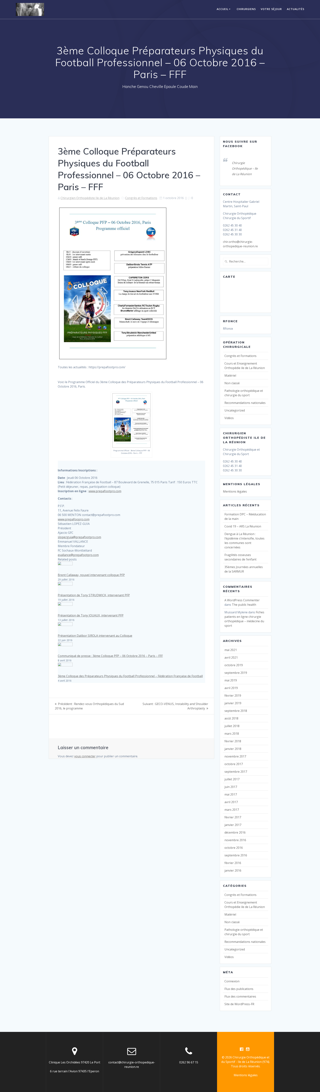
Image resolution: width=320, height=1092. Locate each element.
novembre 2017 (235, 756)
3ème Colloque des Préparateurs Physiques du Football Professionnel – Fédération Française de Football (130, 676)
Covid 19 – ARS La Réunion (242, 526)
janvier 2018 (232, 749)
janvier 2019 (232, 703)
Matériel (230, 375)
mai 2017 (230, 794)
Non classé (232, 383)
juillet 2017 (231, 779)
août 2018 (231, 718)
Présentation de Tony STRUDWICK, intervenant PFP (94, 595)
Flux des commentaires (240, 996)
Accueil (222, 9)
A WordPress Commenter (242, 600)
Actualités (295, 9)
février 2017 (232, 817)
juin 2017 (230, 787)
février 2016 (232, 863)
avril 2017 (231, 802)
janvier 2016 (232, 870)
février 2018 (232, 741)
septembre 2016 (235, 855)
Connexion (231, 981)
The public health (244, 605)
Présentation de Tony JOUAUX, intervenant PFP (91, 615)
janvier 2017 (232, 825)
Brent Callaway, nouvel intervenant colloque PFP (91, 575)
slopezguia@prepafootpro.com (79, 537)
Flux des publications (238, 989)
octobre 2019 (233, 665)
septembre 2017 (235, 772)
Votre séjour (271, 9)
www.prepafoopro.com (73, 519)
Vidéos (229, 418)
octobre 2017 (233, 764)
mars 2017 (231, 810)
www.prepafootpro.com (105, 491)
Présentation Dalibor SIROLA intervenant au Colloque (95, 636)
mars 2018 (231, 734)
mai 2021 (230, 650)
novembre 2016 (235, 840)
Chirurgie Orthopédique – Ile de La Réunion (245, 168)
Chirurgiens (246, 9)
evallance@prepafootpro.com (78, 555)
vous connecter (85, 756)
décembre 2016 (235, 832)
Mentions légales (235, 491)
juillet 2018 (231, 726)
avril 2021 (231, 657)
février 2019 (232, 695)
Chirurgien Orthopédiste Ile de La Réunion (90, 198)
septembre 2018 (235, 711)
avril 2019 (231, 688)
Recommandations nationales (245, 403)
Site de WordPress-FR (239, 1004)
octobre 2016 (233, 848)
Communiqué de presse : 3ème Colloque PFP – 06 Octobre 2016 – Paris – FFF (110, 656)
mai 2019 (230, 680)
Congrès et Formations (141, 198)
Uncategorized (234, 410)
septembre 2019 (235, 673)
